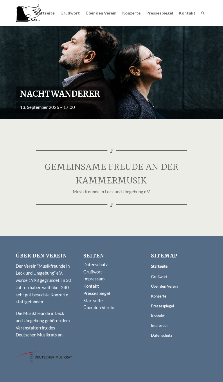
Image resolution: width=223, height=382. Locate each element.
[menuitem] (44, 13)
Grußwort (92, 271)
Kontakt (91, 286)
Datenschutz (95, 264)
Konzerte (158, 296)
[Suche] (202, 13)
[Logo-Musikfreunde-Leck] (29, 13)
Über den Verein (98, 307)
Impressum (94, 278)
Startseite (93, 300)
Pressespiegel (96, 293)
